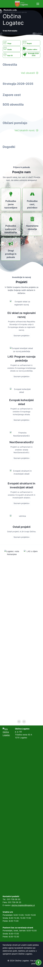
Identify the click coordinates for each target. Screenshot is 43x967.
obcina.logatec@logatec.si (23, 905)
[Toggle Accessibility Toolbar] (38, 962)
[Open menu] (37, 4)
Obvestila (10, 64)
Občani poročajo (15, 123)
